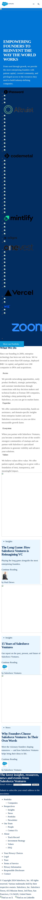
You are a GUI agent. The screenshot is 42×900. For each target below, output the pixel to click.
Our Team (8, 823)
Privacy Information (12, 867)
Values (11, 844)
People (11, 827)
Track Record (14, 837)
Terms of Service (11, 863)
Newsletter (12, 820)
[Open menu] (33, 4)
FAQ (10, 847)
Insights (8, 541)
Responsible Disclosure (14, 870)
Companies (13, 803)
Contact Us (13, 830)
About (6, 834)
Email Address (6, 784)
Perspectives (9, 806)
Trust (6, 860)
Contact (7, 874)
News (7, 727)
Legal (6, 856)
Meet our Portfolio (11, 344)
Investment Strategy (16, 840)
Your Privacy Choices (13, 853)
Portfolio (7, 799)
